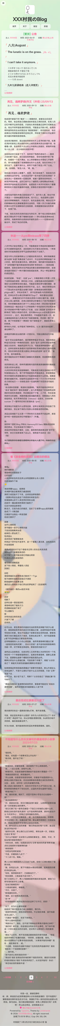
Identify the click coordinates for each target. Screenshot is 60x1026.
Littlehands (45, 1011)
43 (41, 1022)
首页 (14, 26)
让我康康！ (9, 93)
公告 (30, 34)
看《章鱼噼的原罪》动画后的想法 (30, 456)
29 (29, 1022)
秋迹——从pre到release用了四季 (30, 235)
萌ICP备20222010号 (31, 1008)
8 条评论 (30, 40)
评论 (30, 108)
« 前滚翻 (7, 977)
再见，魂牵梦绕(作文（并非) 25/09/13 (30, 101)
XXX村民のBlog (30, 19)
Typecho (25, 1011)
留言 (35, 26)
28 (37, 1022)
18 (33, 1022)
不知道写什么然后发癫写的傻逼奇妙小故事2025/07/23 (30, 741)
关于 (25, 26)
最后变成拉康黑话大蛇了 (30, 700)
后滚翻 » (30, 982)
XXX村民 (13, 38)
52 (55, 977)
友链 (46, 26)
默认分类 (46, 38)
